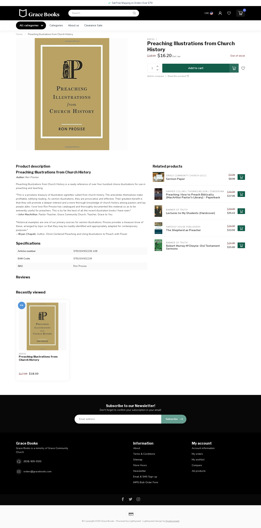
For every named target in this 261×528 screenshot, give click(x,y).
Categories (56, 25)
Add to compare (155, 76)
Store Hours (140, 465)
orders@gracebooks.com (37, 471)
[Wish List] (229, 13)
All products (199, 471)
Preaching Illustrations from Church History (50, 34)
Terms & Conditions (144, 454)
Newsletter (139, 471)
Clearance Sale (93, 25)
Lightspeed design (152, 520)
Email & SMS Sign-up (145, 476)
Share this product (177, 76)
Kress (150, 39)
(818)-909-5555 (32, 461)
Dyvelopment (172, 520)
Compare (197, 465)
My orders (197, 454)
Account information (203, 448)
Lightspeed (135, 520)
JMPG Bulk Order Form (145, 482)
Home (19, 34)
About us (73, 25)
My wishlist (198, 459)
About (136, 448)
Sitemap (137, 459)
